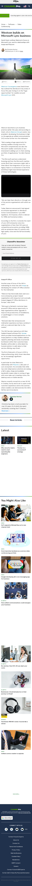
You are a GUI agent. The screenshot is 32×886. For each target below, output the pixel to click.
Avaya (24, 286)
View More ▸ (16, 794)
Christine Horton (12, 49)
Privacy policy (16, 850)
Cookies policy (16, 856)
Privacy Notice (24, 265)
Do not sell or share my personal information (16, 873)
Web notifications (16, 853)
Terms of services (22, 264)
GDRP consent (16, 863)
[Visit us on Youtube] (16, 829)
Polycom (16, 365)
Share (5, 81)
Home (3, 24)
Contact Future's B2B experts (16, 869)
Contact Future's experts (16, 837)
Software (11, 24)
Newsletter (27, 81)
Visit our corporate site (24, 812)
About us (16, 840)
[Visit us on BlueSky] (22, 829)
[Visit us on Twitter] (11, 829)
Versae (24, 333)
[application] (16, 185)
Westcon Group (16, 132)
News (21, 51)
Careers (16, 866)
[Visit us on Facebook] (6, 829)
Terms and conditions (16, 846)
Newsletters (16, 860)
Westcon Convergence (9, 87)
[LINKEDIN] (12, 399)
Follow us (19, 81)
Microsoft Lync (6, 95)
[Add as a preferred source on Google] (7, 818)
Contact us (16, 843)
